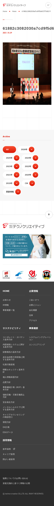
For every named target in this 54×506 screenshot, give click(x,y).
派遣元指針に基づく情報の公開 (16, 483)
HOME (6, 291)
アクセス (33, 320)
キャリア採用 (9, 454)
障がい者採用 (9, 459)
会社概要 (33, 310)
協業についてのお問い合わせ (15, 478)
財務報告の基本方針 (12, 352)
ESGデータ (8, 432)
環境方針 (7, 422)
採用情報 (7, 440)
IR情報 (6, 305)
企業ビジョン (35, 305)
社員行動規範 (9, 364)
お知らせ (7, 300)
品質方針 (7, 382)
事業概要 (33, 328)
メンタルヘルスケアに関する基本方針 (14, 408)
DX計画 (6, 427)
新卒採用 (7, 449)
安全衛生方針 (9, 402)
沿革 (31, 315)
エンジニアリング (37, 344)
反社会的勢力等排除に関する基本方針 (14, 358)
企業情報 (33, 291)
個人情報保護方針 (11, 377)
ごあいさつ (34, 300)
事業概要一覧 (9, 310)
